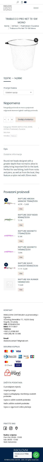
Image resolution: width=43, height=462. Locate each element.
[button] (36, 40)
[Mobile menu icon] (35, 8)
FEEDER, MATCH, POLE (19, 127)
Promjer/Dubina (10, 88)
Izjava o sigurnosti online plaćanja (17, 407)
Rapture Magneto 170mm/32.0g (27, 232)
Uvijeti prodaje (10, 390)
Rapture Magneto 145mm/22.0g (27, 248)
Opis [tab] (6, 149)
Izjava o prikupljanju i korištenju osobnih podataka (20, 395)
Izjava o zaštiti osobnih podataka (17, 400)
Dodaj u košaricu (25, 119)
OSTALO (6, 129)
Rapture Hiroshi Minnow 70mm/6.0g (28, 200)
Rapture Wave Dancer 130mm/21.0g (28, 264)
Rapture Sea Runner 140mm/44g (28, 280)
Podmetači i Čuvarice (17, 129)
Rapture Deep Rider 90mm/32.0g (28, 216)
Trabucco (13, 136)
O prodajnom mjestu (12, 386)
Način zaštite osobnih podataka (16, 403)
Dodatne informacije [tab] (13, 154)
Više (20, 209)
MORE (30, 127)
